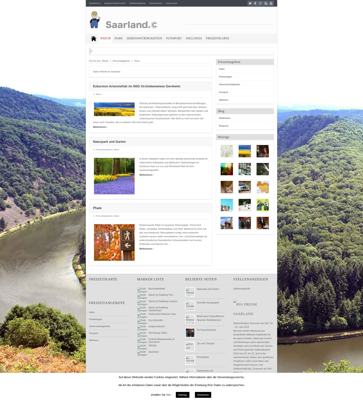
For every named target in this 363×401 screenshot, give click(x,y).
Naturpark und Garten (109, 141)
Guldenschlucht (156, 326)
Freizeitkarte (217, 38)
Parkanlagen (225, 76)
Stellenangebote (138, 3)
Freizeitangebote (121, 60)
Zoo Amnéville (155, 320)
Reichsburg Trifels (157, 333)
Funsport (174, 38)
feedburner (271, 3)
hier (168, 394)
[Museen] (227, 223)
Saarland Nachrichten (115, 3)
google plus (260, 3)
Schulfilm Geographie (208, 302)
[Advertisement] (229, 19)
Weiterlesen (100, 127)
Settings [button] (182, 394)
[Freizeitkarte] (227, 151)
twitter (250, 3)
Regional (223, 126)
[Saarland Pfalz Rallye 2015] (245, 187)
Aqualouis (153, 352)
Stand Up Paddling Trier (160, 295)
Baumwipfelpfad (156, 288)
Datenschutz (156, 3)
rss (265, 3)
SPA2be (152, 345)
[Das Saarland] (263, 169)
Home (93, 38)
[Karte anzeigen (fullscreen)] (142, 291)
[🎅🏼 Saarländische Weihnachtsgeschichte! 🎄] (263, 151)
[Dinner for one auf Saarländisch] (263, 223)
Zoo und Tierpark (205, 343)
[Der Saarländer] (263, 205)
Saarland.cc (95, 3)
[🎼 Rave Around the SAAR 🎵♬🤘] (227, 169)
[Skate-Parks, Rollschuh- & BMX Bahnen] (245, 205)
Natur (105, 38)
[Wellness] (227, 205)
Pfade (97, 208)
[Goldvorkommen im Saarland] (227, 187)
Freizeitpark (203, 357)
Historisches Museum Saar (162, 314)
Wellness (194, 38)
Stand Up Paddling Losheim (162, 301)
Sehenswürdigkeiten (144, 38)
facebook (255, 3)
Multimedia (224, 118)
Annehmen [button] (203, 394)
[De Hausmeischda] (245, 223)
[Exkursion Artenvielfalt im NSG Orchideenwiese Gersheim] (245, 151)
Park (119, 38)
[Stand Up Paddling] (245, 169)
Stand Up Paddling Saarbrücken (158, 309)
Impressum (171, 3)
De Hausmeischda (206, 330)
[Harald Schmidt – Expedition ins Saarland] (263, 187)
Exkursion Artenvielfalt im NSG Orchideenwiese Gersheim (136, 86)
